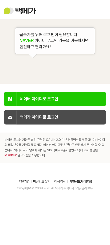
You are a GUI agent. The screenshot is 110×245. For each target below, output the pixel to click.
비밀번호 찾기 (41, 181)
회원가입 (23, 181)
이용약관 (59, 181)
